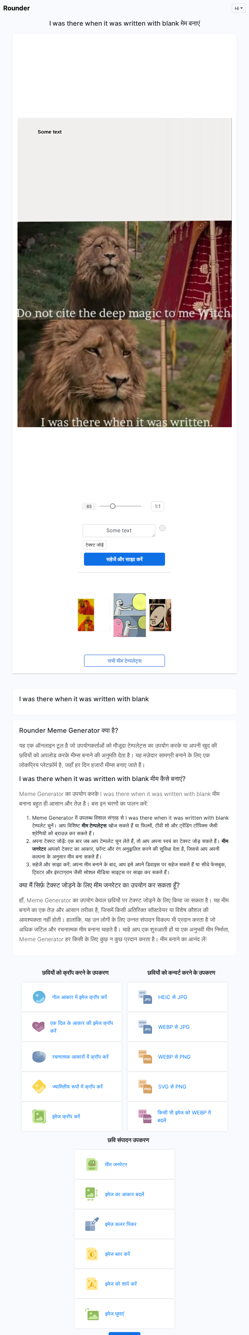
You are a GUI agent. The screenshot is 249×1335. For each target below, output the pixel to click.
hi (237, 8)
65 (89, 506)
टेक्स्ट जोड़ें (95, 544)
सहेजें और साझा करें (124, 559)
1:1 (157, 506)
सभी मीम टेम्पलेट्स (125, 660)
